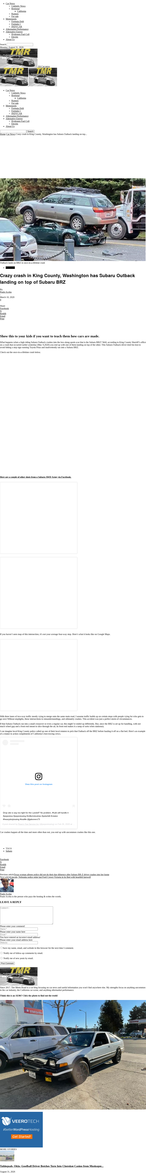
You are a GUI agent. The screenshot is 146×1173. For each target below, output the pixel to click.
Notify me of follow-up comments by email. (23, 953)
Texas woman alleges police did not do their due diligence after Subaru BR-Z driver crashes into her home (61, 874)
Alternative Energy (14, 32)
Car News (10, 3)
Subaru (9, 851)
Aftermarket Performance (17, 29)
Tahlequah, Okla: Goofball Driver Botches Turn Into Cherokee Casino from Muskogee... (52, 1166)
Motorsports (11, 19)
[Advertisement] (73, 157)
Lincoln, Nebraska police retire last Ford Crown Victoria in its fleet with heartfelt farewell (50, 877)
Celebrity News (18, 6)
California (21, 11)
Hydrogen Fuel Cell (20, 34)
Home (3, 134)
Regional (15, 8)
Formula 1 (16, 24)
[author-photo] (7, 891)
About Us (10, 39)
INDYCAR (16, 26)
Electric (14, 37)
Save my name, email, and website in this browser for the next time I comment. (38, 948)
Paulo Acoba (6, 292)
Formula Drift (17, 21)
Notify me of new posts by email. (18, 958)
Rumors (15, 14)
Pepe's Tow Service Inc (28, 824)
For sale (15, 16)
